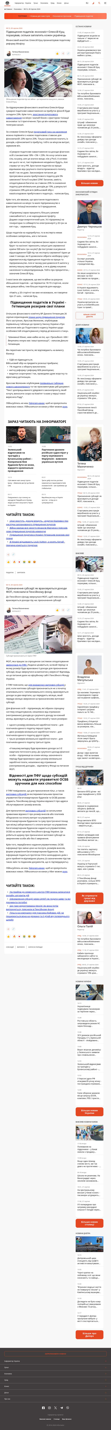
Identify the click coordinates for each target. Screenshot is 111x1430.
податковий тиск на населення (50, 131)
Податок (10, 572)
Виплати (21, 947)
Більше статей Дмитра (89, 315)
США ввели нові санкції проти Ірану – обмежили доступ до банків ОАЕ (21, 483)
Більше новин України (89, 1111)
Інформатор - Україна (23, 3)
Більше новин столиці (89, 1223)
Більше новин (89, 183)
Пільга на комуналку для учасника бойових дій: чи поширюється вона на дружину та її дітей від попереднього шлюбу (37, 916)
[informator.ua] (7, 3)
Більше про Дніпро (89, 1334)
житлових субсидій (16, 794)
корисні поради (35, 947)
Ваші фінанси (66, 1419)
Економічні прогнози (62, 16)
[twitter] (55, 1408)
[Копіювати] (68, 53)
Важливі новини (45, 1419)
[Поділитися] (63, 53)
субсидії (10, 947)
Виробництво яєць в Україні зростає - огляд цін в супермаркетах (52, 500)
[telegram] (61, 1408)
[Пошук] (99, 3)
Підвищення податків (84, 16)
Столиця (57, 1419)
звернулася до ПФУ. (16, 664)
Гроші (36, 3)
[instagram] (49, 1408)
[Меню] (105, 3)
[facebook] (43, 1408)
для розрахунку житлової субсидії (46, 684)
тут (64, 406)
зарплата (21, 572)
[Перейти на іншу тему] (93, 3)
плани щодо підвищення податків (47, 317)
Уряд (52, 3)
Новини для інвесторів (40, 16)
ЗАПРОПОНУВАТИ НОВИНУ (55, 1354)
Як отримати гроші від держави (89, 898)
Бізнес (59, 3)
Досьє (66, 3)
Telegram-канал (36, 403)
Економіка (44, 3)
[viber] (67, 1408)
